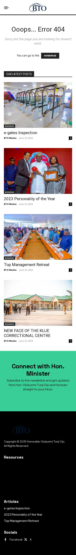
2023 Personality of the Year (29, 198)
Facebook (16, 539)
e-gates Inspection (20, 132)
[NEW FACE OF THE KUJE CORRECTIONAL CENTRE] (38, 303)
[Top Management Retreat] (38, 237)
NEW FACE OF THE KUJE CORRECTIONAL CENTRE (27, 333)
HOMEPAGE (50, 55)
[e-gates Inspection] (38, 105)
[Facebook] (5, 540)
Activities (9, 126)
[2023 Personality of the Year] (38, 171)
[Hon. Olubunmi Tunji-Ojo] (38, 7)
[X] (26, 540)
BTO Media (10, 137)
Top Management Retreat (26, 264)
